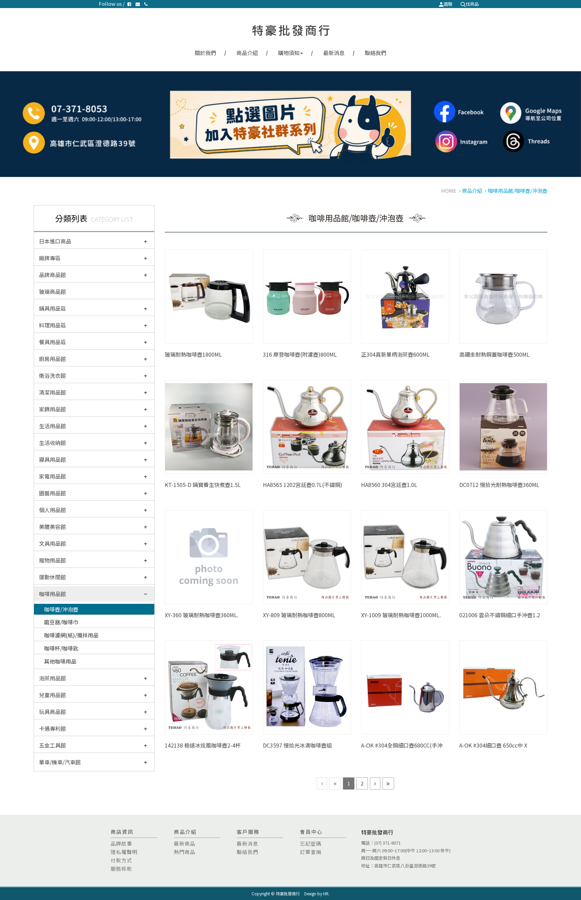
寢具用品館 (52, 459)
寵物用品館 (52, 560)
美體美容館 (52, 527)
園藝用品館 (52, 493)
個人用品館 (52, 510)
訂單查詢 (310, 851)
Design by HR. (317, 893)
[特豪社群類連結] (290, 124)
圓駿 (448, 4)
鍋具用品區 (52, 308)
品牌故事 (121, 843)
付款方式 (121, 860)
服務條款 (121, 868)
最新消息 (334, 53)
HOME (448, 190)
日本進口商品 (55, 241)
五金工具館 (52, 745)
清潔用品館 (52, 392)
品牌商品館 (52, 275)
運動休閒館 (52, 577)
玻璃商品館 (52, 291)
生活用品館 (52, 426)
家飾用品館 (52, 409)
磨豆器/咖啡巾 (61, 622)
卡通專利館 (52, 728)
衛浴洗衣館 (52, 375)
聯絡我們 (375, 53)
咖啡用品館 (52, 594)
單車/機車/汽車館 (60, 762)
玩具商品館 (52, 712)
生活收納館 (52, 443)
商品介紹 (247, 53)
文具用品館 (52, 543)
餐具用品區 (52, 342)
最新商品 (184, 843)
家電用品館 (52, 476)
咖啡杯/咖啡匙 (61, 648)
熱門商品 (184, 851)
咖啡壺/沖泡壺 (61, 609)
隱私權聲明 (124, 851)
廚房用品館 (52, 359)
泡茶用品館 (52, 678)
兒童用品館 (52, 695)
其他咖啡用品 (60, 661)
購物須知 (289, 53)
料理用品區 (52, 325)
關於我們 (205, 53)
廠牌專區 (50, 258)
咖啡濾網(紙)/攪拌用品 (71, 635)
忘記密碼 (310, 843)
